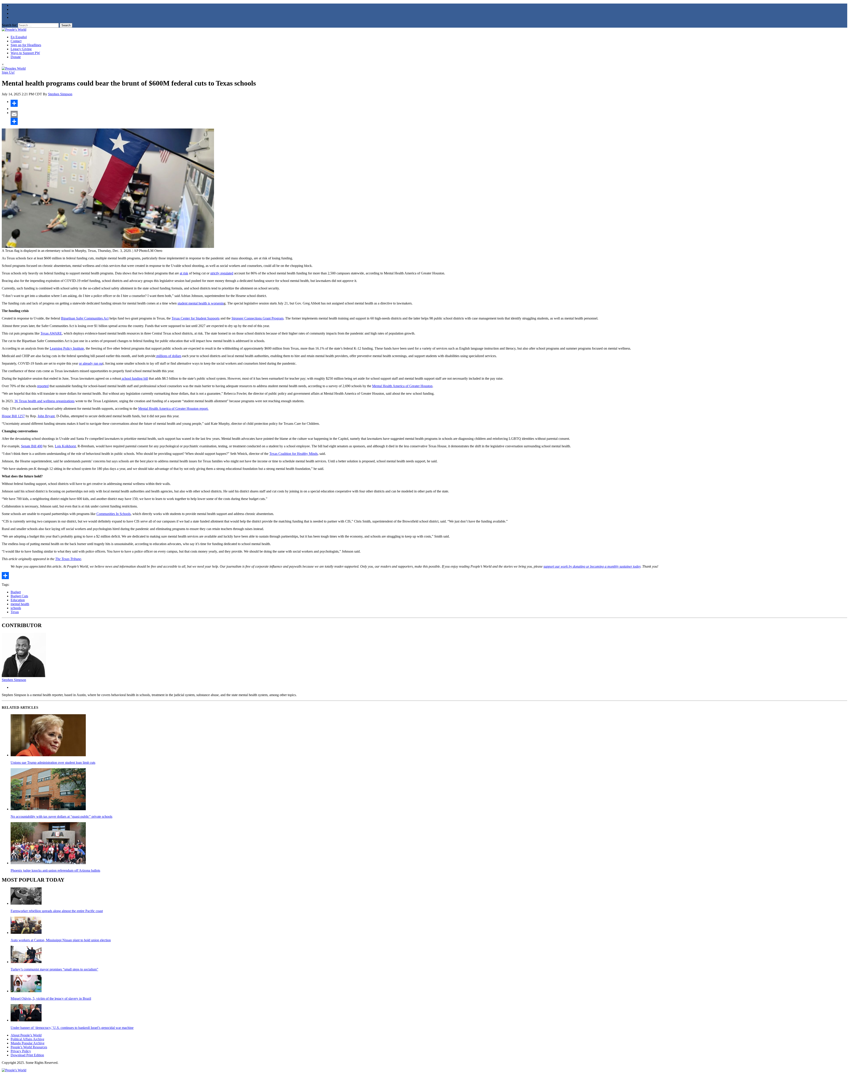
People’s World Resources (29, 1047)
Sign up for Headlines (26, 45)
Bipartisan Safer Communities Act (85, 318)
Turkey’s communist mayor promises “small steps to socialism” (54, 969)
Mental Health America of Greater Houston (402, 386)
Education (18, 600)
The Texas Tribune (68, 559)
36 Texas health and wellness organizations (44, 401)
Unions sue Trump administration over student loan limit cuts (53, 762)
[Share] (429, 103)
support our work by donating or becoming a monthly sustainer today (592, 566)
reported (43, 386)
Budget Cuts (19, 596)
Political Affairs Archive (27, 1039)
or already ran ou (91, 363)
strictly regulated (221, 273)
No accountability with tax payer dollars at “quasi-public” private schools (61, 816)
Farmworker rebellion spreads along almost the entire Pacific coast (57, 911)
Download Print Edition (27, 1055)
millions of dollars (168, 356)
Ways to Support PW (25, 53)
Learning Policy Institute (67, 348)
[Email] (429, 114)
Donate (16, 57)
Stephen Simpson (60, 94)
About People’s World (26, 1035)
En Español (19, 37)
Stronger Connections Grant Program (257, 318)
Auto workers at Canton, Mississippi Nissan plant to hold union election (61, 940)
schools (16, 608)
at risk (184, 273)
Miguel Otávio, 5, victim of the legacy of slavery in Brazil (51, 998)
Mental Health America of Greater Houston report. (173, 408)
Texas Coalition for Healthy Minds (293, 454)
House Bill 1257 (13, 416)
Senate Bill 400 (31, 446)
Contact (16, 41)
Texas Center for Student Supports (196, 318)
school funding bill (134, 378)
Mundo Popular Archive (27, 1043)
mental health (20, 604)
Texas (15, 612)
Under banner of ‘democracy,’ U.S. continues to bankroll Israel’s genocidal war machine (72, 1028)
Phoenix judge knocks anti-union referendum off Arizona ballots (55, 870)
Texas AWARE (51, 333)
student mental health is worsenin (201, 303)
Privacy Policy (21, 1051)
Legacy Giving (21, 49)
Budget (16, 592)
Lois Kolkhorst (65, 446)
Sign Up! (8, 72)
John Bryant (46, 416)
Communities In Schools (113, 514)
